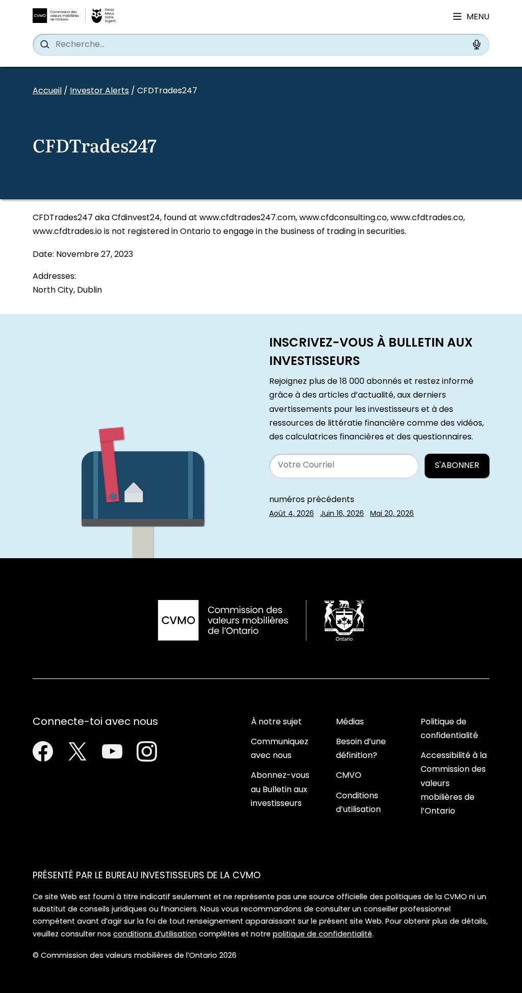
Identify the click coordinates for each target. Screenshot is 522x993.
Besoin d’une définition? (361, 749)
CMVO (348, 775)
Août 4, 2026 (291, 514)
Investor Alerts (99, 91)
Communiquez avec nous (279, 749)
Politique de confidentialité (449, 729)
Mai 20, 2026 (392, 514)
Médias (350, 722)
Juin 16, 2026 (342, 514)
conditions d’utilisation (155, 934)
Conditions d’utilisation (358, 803)
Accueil (47, 91)
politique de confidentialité (322, 934)
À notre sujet (276, 722)
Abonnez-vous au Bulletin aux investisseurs (280, 789)
